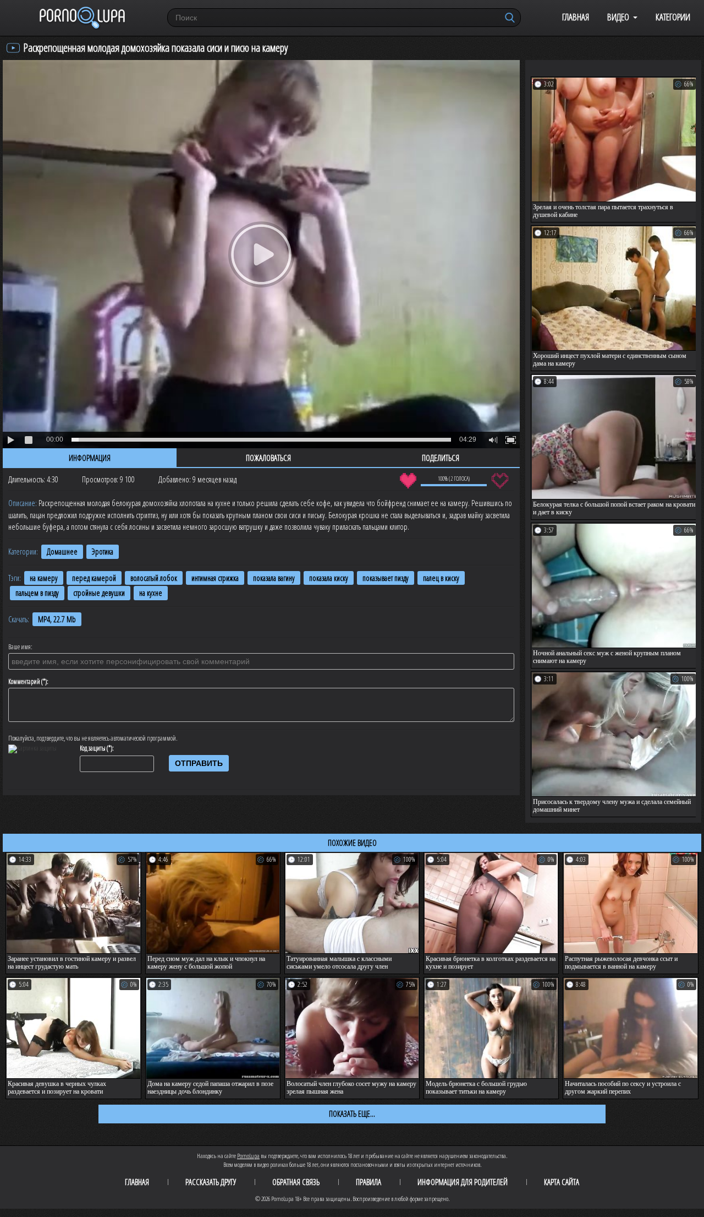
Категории (673, 16)
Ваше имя (19, 647)
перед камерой (94, 578)
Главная (575, 16)
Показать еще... (352, 1113)
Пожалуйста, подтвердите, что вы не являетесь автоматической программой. (93, 738)
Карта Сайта (561, 1181)
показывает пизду (385, 578)
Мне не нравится (500, 480)
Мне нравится (408, 480)
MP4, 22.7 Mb (57, 619)
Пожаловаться (268, 457)
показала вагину (274, 578)
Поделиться (440, 457)
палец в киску (441, 578)
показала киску (328, 578)
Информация (90, 457)
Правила (368, 1181)
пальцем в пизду (37, 593)
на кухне (150, 593)
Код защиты (93, 748)
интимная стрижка (215, 578)
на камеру (44, 578)
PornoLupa (248, 1155)
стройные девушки (99, 593)
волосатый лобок (153, 578)
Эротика (102, 551)
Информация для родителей (462, 1181)
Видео (618, 16)
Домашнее (62, 551)
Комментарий (24, 682)
